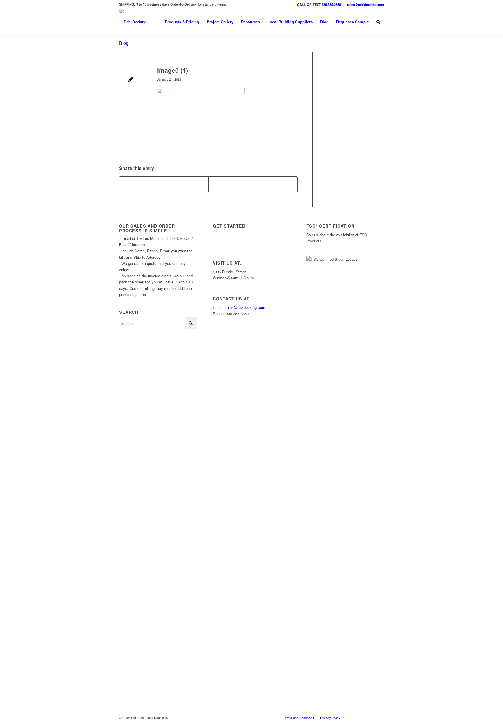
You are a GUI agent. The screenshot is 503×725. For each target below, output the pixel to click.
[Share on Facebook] (141, 184)
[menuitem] (319, 4)
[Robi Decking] (132, 22)
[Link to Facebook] (370, 717)
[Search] (378, 22)
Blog (124, 43)
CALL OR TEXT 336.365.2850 (319, 4)
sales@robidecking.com (365, 4)
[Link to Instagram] (353, 717)
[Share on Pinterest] (231, 184)
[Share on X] (186, 184)
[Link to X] (362, 717)
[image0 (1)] (131, 80)
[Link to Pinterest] (379, 717)
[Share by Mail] (275, 184)
